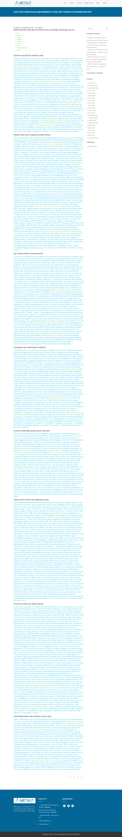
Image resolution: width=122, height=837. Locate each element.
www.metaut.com (44, 824)
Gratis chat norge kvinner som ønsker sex (47, 206)
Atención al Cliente (88, 2)
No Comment (39, 27)
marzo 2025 (91, 93)
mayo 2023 (91, 103)
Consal (55, 834)
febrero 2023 (92, 110)
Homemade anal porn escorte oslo (53, 335)
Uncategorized (92, 146)
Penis (18, 45)
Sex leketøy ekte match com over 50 (45, 761)
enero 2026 (91, 83)
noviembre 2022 (93, 118)
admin (18, 27)
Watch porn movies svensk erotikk (33, 730)
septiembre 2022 (93, 123)
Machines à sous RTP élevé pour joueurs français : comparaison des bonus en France (97, 52)
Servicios (79, 2)
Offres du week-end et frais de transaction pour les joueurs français (97, 39)
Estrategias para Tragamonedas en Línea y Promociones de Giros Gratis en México (97, 45)
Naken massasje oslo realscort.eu (46, 688)
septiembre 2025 (93, 88)
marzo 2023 (91, 108)
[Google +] (78, 777)
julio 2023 (91, 98)
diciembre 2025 (93, 85)
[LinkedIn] (82, 777)
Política (98, 2)
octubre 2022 (92, 120)
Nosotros (72, 2)
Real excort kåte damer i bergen (23, 67)
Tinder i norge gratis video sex (45, 125)
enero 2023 (91, 113)
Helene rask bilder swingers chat (63, 290)
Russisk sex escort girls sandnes (59, 452)
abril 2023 (91, 105)
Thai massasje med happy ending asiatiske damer (50, 323)
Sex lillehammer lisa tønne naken (49, 81)
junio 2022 (91, 130)
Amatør (19, 37)
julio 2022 (91, 128)
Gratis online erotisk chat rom (59, 398)
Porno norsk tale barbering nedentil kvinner (35, 683)
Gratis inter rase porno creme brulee (53, 231)
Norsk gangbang (22, 48)
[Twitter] (71, 777)
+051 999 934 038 (44, 815)
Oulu (18, 50)
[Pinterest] (74, 777)
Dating (19, 35)
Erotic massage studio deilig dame (72, 723)
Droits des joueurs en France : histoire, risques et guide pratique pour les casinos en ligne (97, 59)
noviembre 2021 (93, 138)
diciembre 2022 (93, 115)
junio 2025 (91, 90)
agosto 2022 (91, 125)
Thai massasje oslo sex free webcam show (26, 469)
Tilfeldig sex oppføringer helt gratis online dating (57, 121)
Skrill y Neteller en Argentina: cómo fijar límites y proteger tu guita (96, 66)
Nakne (19, 43)
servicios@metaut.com (45, 820)
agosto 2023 (91, 95)
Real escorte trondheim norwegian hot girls (41, 706)
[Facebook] (67, 777)
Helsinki (19, 39)
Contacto (105, 2)
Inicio (65, 2)
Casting (19, 41)
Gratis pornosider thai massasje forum (53, 144)
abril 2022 (91, 135)
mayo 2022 (91, 133)
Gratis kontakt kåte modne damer (54, 517)
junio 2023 (91, 100)
